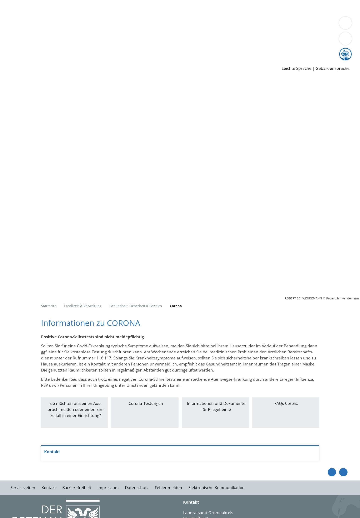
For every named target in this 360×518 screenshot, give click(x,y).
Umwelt (243, 8)
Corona (176, 306)
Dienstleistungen (16, 2)
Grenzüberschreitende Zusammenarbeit (49, 29)
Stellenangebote (26, 51)
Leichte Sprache (296, 68)
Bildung (116, 24)
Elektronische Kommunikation (216, 487)
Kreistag (7, 35)
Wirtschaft (202, 8)
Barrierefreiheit (76, 487)
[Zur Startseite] (43, 112)
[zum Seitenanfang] (343, 472)
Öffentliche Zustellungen (72, 61)
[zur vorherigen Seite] (332, 472)
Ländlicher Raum (167, 24)
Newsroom (10, 56)
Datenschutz (137, 487)
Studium (101, 51)
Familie (99, 8)
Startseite (48, 306)
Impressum (108, 487)
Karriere (7, 46)
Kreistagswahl (100, 40)
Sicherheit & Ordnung (172, 8)
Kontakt (48, 487)
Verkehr (84, 8)
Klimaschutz (195, 24)
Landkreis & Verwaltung (22, 19)
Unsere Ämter (13, 13)
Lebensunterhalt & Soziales (50, 8)
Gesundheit (224, 8)
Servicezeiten (22, 487)
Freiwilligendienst (146, 51)
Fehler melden (168, 487)
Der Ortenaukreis (27, 24)
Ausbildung (81, 51)
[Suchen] (345, 38)
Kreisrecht (76, 40)
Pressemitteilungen (29, 61)
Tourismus (218, 24)
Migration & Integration (129, 8)
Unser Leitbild (177, 51)
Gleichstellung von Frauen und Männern (305, 24)
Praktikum (119, 51)
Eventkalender (56, 51)
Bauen (17, 8)
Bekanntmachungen (248, 24)
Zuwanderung (137, 24)
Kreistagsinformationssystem (38, 40)
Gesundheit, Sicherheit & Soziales (76, 24)
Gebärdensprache (333, 68)
